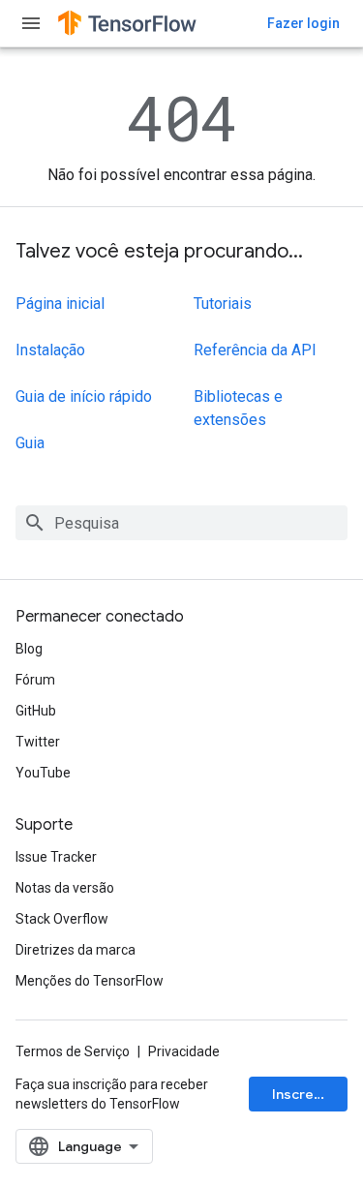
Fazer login (303, 23)
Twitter (37, 741)
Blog (29, 648)
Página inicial (60, 303)
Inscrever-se (310, 1094)
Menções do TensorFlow (89, 981)
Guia (30, 443)
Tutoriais (223, 303)
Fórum (35, 679)
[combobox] (181, 522)
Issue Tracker (56, 857)
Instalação (50, 350)
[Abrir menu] (31, 23)
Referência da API (255, 350)
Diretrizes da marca (75, 950)
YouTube (43, 772)
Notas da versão (64, 888)
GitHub (35, 710)
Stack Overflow (61, 919)
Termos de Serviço (72, 1051)
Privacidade (184, 1051)
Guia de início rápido (83, 396)
